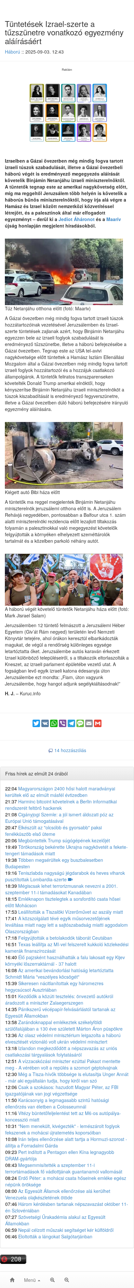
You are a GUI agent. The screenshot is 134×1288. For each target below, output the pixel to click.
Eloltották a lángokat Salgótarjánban (48, 1236)
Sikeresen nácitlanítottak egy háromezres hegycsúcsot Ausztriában (54, 986)
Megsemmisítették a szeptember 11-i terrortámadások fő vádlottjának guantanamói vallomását (63, 1168)
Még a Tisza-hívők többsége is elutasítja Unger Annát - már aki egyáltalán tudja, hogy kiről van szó (66, 1077)
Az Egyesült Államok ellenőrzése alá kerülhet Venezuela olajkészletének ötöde (57, 1194)
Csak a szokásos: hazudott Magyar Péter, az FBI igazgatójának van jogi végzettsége (61, 1090)
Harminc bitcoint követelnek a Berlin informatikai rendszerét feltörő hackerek (61, 804)
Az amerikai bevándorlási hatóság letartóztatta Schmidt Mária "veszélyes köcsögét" (59, 973)
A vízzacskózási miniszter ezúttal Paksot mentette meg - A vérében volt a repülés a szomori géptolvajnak (62, 1064)
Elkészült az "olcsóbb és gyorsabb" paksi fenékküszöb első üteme (53, 830)
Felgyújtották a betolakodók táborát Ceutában (58, 938)
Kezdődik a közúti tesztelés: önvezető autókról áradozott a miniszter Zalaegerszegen (59, 999)
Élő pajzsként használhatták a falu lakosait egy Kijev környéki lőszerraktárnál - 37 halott (65, 960)
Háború (12, 51)
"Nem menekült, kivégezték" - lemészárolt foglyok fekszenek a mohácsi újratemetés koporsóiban (62, 1129)
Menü (30, 1280)
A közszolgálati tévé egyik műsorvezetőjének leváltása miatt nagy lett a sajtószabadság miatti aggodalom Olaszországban (66, 925)
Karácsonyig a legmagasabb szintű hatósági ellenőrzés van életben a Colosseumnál (57, 1103)
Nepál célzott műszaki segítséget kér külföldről (59, 1230)
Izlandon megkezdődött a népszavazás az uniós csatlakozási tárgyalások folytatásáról (61, 1051)
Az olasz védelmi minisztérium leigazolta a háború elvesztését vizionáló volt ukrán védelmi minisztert (63, 1038)
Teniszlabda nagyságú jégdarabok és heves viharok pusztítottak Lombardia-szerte (65, 876)
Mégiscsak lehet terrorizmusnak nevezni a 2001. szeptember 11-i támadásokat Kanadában (61, 889)
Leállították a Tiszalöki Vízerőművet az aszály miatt (64, 912)
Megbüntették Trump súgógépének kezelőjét (57, 840)
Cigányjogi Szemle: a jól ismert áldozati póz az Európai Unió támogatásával (59, 817)
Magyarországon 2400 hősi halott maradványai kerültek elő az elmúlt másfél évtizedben (60, 791)
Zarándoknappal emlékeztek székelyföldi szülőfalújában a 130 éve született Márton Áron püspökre (64, 1025)
